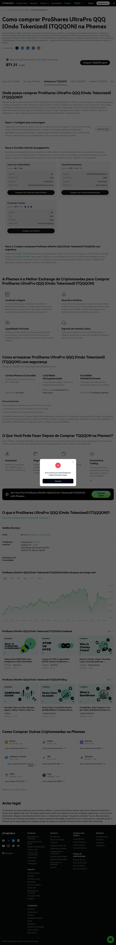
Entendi (58, 481)
